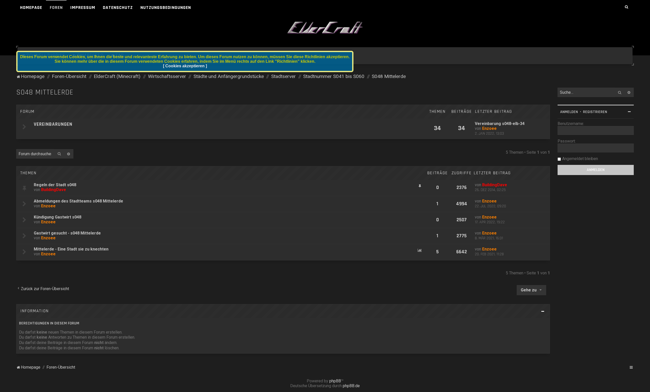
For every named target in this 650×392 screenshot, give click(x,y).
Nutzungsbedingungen (165, 7)
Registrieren (595, 112)
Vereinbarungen (53, 124)
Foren (56, 7)
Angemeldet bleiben (580, 158)
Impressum (82, 7)
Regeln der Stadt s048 (55, 184)
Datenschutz (118, 7)
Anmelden (569, 112)
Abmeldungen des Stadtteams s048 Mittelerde (78, 201)
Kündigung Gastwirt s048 (57, 217)
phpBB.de (351, 385)
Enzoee (489, 128)
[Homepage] (325, 28)
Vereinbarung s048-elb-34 (500, 123)
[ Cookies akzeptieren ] (185, 66)
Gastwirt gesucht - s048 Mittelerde (67, 233)
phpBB (335, 381)
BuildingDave (53, 189)
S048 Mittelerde (44, 92)
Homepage (31, 7)
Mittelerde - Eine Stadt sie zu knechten (71, 249)
